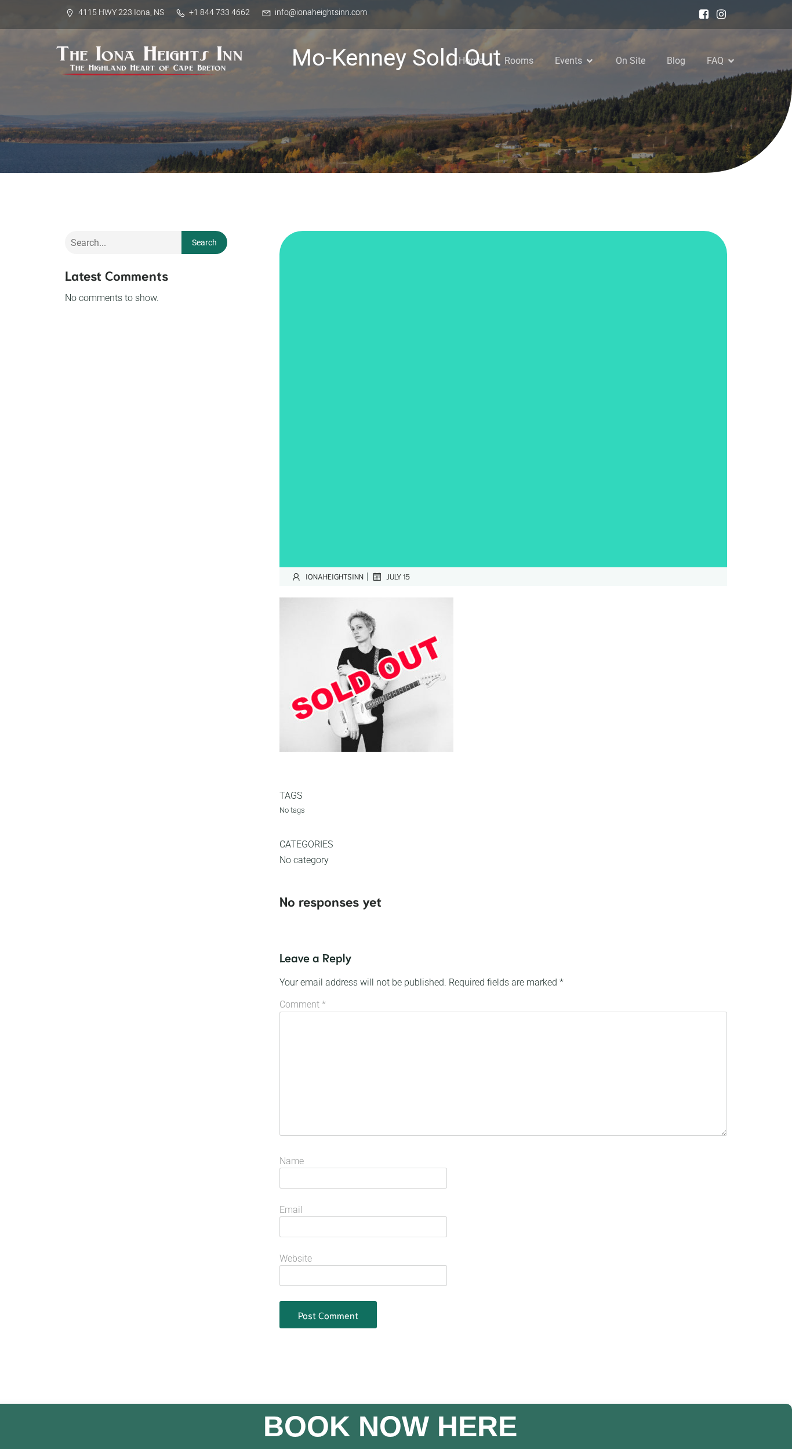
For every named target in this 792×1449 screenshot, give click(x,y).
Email (291, 1209)
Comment (302, 1004)
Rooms (518, 60)
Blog (676, 60)
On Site (630, 60)
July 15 (398, 576)
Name (291, 1161)
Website (295, 1258)
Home (471, 60)
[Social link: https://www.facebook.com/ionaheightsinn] (701, 14)
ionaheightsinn (335, 576)
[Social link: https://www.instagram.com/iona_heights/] (718, 14)
